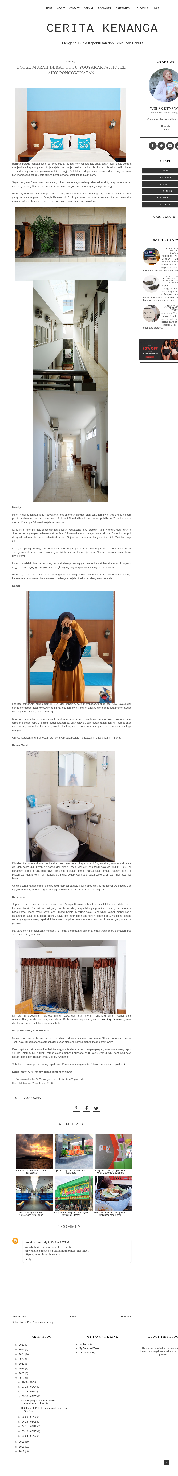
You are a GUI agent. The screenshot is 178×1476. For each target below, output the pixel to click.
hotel (18, 1098)
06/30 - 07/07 (29, 1396)
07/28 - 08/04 (29, 1386)
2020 (22, 1373)
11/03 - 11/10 (29, 1382)
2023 (22, 1359)
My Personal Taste (89, 1348)
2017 (22, 1446)
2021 (22, 1368)
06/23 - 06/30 (29, 1417)
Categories (124, 8)
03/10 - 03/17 (29, 1431)
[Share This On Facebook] (86, 1109)
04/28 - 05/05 (29, 1421)
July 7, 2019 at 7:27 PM (56, 1242)
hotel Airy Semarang (112, 1019)
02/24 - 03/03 (29, 1435)
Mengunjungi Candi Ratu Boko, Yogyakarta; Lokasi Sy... (38, 1402)
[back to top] (166, 1462)
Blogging (142, 8)
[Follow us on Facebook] (153, 146)
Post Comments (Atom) (40, 1322)
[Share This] (77, 1109)
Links (156, 8)
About (61, 8)
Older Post (125, 1316)
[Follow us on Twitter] (161, 146)
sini (123, 1064)
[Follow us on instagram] (170, 146)
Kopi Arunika (86, 1344)
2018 (22, 1441)
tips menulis (165, 198)
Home (49, 8)
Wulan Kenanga (87, 1352)
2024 (165, 171)
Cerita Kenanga (103, 28)
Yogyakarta (32, 1098)
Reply (28, 1259)
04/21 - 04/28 (29, 1426)
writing (165, 205)
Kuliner (165, 177)
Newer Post (19, 1316)
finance (165, 184)
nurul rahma (33, 1242)
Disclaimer (104, 8)
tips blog (165, 191)
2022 (22, 1363)
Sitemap (88, 8)
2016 (22, 1451)
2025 (22, 1349)
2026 (22, 1344)
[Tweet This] (96, 1109)
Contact (74, 8)
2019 (22, 1378)
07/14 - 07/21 (29, 1391)
